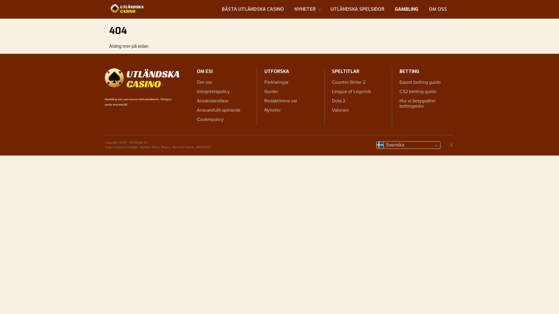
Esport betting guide (420, 82)
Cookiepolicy (210, 119)
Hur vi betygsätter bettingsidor (417, 103)
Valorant (340, 110)
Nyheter (305, 9)
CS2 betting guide (417, 91)
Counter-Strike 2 (348, 82)
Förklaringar (276, 82)
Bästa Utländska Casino (253, 9)
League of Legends (351, 91)
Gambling (406, 9)
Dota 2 (338, 101)
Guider (271, 91)
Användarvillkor (213, 101)
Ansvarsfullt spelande (218, 110)
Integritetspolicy (213, 91)
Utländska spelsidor (357, 9)
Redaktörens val (280, 101)
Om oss (438, 9)
